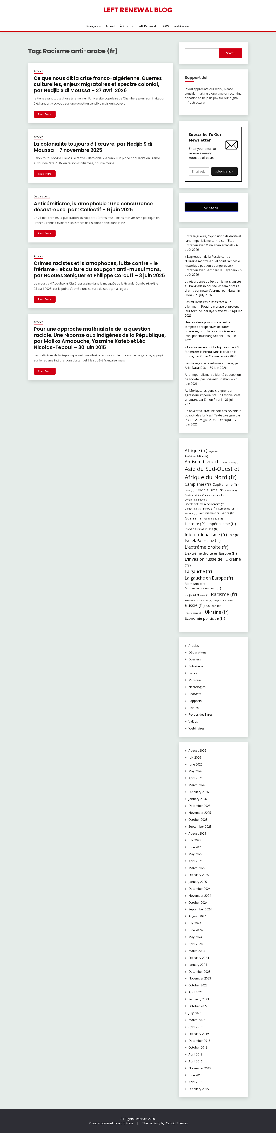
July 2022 (195, 1013)
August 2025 (197, 833)
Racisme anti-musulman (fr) (198, 600)
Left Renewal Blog (138, 10)
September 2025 (200, 826)
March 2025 (197, 868)
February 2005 (199, 1089)
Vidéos (193, 721)
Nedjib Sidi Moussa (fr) (197, 595)
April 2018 (196, 1054)
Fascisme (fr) (191, 513)
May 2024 (195, 937)
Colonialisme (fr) (209, 490)
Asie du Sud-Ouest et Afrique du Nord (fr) (212, 473)
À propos (126, 26)
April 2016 (196, 1061)
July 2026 (195, 757)
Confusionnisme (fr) (213, 495)
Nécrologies (197, 687)
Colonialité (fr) (232, 490)
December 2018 (199, 1041)
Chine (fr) (189, 490)
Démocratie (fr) (193, 508)
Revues (194, 708)
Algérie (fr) (214, 451)
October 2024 (198, 902)
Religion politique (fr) (223, 600)
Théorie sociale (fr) (194, 613)
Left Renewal (147, 26)
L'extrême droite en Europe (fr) (211, 553)
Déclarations (42, 196)
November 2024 (200, 896)
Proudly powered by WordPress (111, 1123)
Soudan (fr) (214, 606)
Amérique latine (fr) (196, 456)
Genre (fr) (227, 513)
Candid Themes (177, 1123)
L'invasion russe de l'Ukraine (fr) (213, 562)
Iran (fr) (234, 535)
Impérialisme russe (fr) (201, 529)
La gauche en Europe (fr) (209, 578)
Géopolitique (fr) (213, 518)
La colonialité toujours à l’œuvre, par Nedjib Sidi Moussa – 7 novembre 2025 (93, 147)
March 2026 (197, 785)
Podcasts (195, 694)
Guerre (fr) (193, 518)
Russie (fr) (195, 605)
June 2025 (195, 847)
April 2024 (196, 944)
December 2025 (199, 806)
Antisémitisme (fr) (203, 461)
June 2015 (195, 1075)
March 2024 (197, 951)
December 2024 (199, 889)
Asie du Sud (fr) (230, 462)
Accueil (110, 26)
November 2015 (200, 1068)
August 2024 (197, 916)
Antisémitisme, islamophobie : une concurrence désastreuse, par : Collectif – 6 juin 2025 (93, 206)
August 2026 (197, 750)
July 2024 (195, 923)
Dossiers (195, 659)
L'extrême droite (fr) (206, 547)
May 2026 (195, 771)
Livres (193, 673)
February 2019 (199, 1034)
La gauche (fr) (198, 571)
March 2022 (197, 1020)
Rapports (195, 701)
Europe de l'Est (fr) (228, 508)
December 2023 (199, 972)
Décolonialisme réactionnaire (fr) (205, 504)
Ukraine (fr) (216, 612)
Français (92, 26)
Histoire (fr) (195, 523)
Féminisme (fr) (209, 513)
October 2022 (198, 1006)
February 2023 (199, 999)
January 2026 (198, 799)
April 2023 (196, 992)
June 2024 (195, 930)
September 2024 (200, 909)
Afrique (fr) (196, 450)
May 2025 (195, 854)
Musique (195, 680)
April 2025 (196, 861)
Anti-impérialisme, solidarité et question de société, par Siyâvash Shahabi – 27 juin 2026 (213, 379)
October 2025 (198, 820)
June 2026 (195, 764)
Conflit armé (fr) (193, 495)
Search (230, 53)
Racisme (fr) (224, 594)
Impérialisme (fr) (221, 523)
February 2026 (199, 792)
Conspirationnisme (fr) (197, 499)
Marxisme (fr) (195, 583)
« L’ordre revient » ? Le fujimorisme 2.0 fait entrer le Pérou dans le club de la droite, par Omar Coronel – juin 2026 (212, 351)
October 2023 (198, 985)
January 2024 (198, 965)
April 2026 (196, 778)
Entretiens (196, 666)
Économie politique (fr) (205, 618)
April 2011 (196, 1082)
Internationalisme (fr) (206, 534)
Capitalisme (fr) (225, 484)
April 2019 (196, 1027)
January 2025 (198, 882)
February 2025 (199, 875)
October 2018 (198, 1047)
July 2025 (195, 840)
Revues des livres (201, 714)
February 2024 (199, 958)
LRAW (165, 26)
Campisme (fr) (198, 484)
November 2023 (200, 978)
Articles (38, 71)
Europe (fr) (210, 508)
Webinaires (182, 26)
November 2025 (200, 813)
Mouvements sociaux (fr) (203, 588)
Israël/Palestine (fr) (203, 540)
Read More (44, 114)
